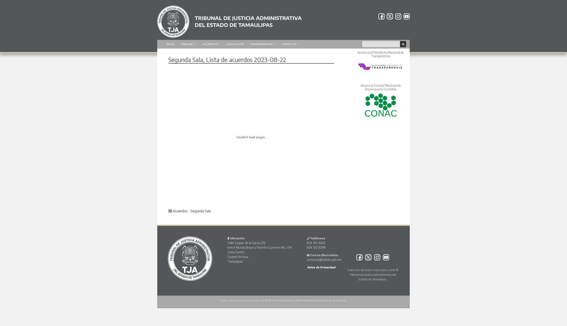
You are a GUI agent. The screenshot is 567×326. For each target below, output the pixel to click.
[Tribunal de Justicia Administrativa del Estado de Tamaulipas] (229, 19)
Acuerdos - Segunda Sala (192, 211)
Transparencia (261, 44)
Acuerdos (210, 44)
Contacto (288, 44)
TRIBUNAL (187, 44)
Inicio (170, 44)
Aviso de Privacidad (321, 267)
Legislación (235, 44)
